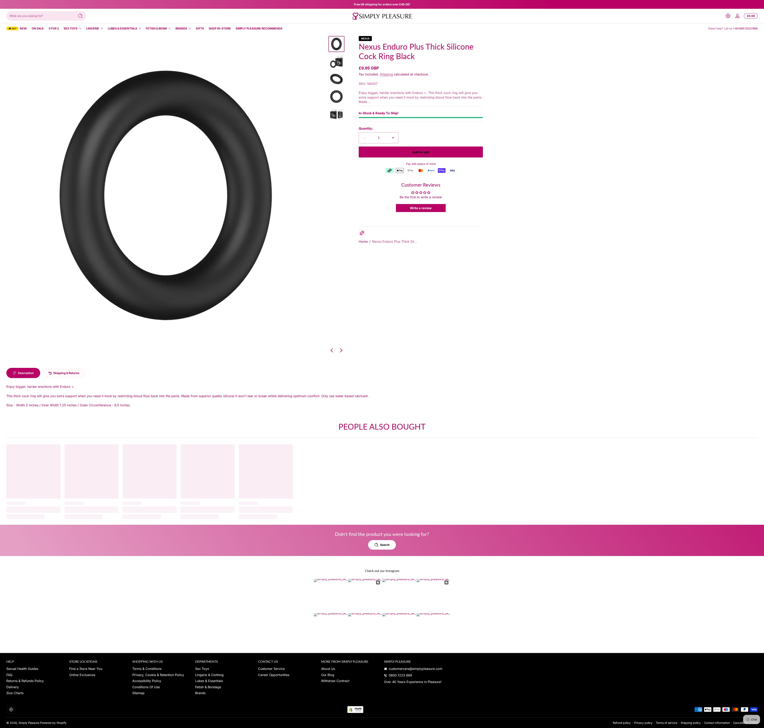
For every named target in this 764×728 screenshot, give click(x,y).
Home (363, 241)
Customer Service (271, 669)
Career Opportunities (273, 675)
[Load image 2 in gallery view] (336, 61)
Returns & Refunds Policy (25, 681)
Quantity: (366, 128)
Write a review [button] (421, 208)
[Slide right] (341, 350)
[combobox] (39, 16)
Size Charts (14, 693)
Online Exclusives (82, 675)
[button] (728, 16)
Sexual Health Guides (22, 669)
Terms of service (666, 722)
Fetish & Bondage (208, 687)
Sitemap (138, 693)
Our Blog (327, 675)
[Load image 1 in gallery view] (336, 44)
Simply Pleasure (29, 722)
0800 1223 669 (400, 675)
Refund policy (622, 722)
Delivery (12, 687)
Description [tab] (26, 373)
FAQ (9, 675)
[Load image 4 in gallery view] (336, 97)
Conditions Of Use (146, 687)
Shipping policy (691, 722)
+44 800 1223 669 (745, 28)
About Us (328, 669)
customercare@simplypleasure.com (415, 669)
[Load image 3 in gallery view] (336, 79)
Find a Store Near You (85, 669)
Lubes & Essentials (122, 28)
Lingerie (92, 28)
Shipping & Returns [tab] (66, 373)
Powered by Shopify (53, 722)
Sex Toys (70, 28)
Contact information (717, 722)
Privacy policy (643, 722)
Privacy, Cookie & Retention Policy (158, 675)
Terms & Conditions (147, 669)
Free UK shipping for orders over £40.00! (382, 4)
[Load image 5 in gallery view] (336, 114)
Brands (181, 28)
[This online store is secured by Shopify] (355, 709)
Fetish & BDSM (156, 28)
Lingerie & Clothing (209, 675)
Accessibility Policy (146, 681)
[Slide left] (331, 350)
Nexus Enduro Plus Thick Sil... (394, 241)
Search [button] (385, 544)
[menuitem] (35, 668)
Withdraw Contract (335, 681)
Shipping (386, 74)
